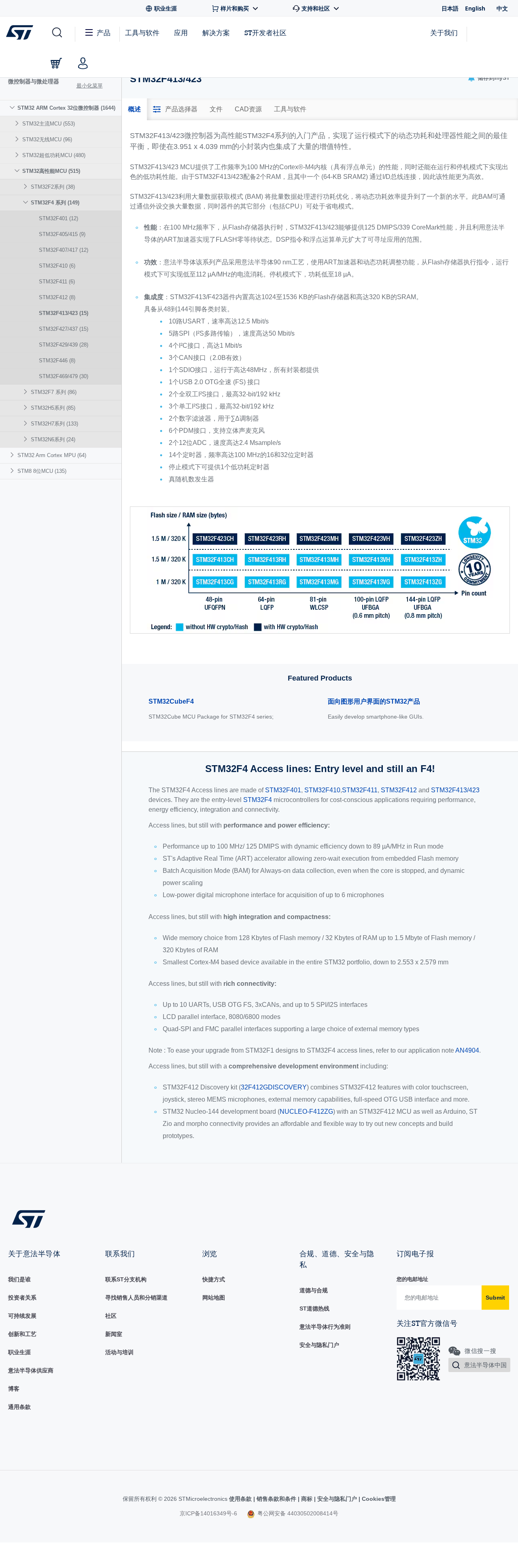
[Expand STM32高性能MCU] (18, 170)
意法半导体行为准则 (324, 1326)
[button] (56, 32)
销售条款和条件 (276, 1499)
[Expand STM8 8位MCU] (13, 470)
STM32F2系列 (53, 187)
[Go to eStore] (56, 63)
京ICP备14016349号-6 (208, 1513)
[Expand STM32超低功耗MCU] (18, 154)
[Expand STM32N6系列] (26, 439)
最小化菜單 (89, 86)
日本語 (450, 8)
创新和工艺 (22, 1334)
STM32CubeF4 (171, 701)
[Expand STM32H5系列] (26, 407)
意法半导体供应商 (30, 1370)
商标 (306, 1499)
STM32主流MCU (48, 124)
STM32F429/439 (63, 345)
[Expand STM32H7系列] (26, 423)
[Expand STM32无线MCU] (18, 139)
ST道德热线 (314, 1308)
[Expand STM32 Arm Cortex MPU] (13, 454)
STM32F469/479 (63, 376)
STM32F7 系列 (53, 392)
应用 (181, 32)
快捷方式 (213, 1279)
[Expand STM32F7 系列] (26, 391)
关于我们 (444, 32)
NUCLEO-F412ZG (306, 1111)
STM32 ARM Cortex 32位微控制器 (66, 108)
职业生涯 (19, 1352)
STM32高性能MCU (51, 171)
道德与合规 (313, 1290)
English (475, 8)
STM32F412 (57, 297)
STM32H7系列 (54, 424)
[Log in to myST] (83, 63)
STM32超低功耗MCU (53, 155)
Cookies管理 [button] (378, 1499)
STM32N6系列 (53, 439)
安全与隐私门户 (319, 1345)
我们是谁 (19, 1279)
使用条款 (241, 1499)
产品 (103, 32)
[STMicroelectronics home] (21, 32)
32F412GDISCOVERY (274, 1087)
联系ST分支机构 (125, 1279)
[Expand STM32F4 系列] (26, 202)
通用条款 (19, 1407)
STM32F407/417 (63, 250)
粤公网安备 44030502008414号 (297, 1513)
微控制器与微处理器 (33, 81)
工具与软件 (142, 32)
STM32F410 (57, 266)
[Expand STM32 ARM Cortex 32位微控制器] (13, 107)
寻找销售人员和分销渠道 (136, 1297)
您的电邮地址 (412, 1279)
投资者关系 (22, 1297)
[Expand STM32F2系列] (26, 186)
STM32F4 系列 (55, 203)
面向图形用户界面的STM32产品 (374, 701)
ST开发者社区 (265, 33)
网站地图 (213, 1297)
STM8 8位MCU (41, 471)
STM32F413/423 (63, 313)
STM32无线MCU (47, 139)
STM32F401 (58, 218)
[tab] (134, 109)
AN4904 (467, 1050)
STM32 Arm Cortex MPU (51, 455)
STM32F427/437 (63, 329)
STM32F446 (57, 360)
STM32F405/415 (62, 234)
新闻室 (113, 1334)
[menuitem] (60, 273)
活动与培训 (119, 1352)
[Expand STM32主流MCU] (18, 123)
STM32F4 (257, 799)
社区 (111, 1316)
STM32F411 (57, 282)
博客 (13, 1388)
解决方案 (216, 32)
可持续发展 (22, 1316)
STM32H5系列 (53, 408)
